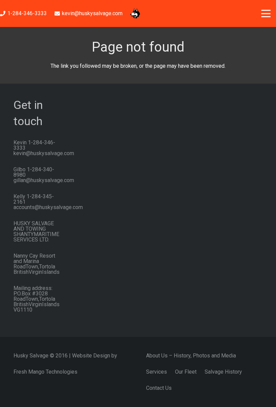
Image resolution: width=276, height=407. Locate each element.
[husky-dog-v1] (135, 13)
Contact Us (159, 388)
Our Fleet (186, 372)
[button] (266, 13)
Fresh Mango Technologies (45, 372)
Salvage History (223, 372)
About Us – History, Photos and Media (191, 355)
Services (156, 372)
